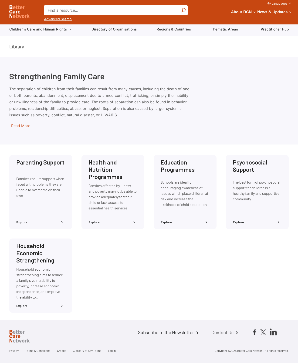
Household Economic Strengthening (35, 252)
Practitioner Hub (275, 29)
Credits (61, 351)
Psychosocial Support (250, 165)
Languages (280, 3)
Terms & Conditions (37, 351)
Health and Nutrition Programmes (105, 169)
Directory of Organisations (114, 29)
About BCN (241, 12)
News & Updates (272, 12)
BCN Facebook (254, 332)
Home (23, 337)
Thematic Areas (224, 29)
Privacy (14, 351)
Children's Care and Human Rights (38, 29)
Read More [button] (20, 125)
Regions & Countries (174, 29)
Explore (21, 222)
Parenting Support (40, 162)
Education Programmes (178, 165)
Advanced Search (58, 19)
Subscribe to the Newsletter (166, 332)
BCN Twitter (263, 332)
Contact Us (222, 332)
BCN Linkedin (273, 332)
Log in (112, 351)
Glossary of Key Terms (87, 351)
